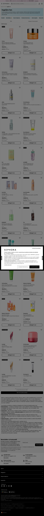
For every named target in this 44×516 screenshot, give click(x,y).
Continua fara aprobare (36, 248)
